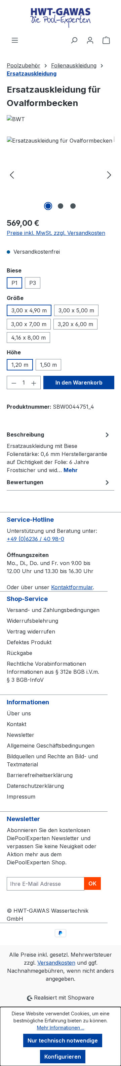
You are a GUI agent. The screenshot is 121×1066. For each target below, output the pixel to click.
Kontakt (16, 724)
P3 (32, 283)
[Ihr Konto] (90, 40)
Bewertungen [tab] (25, 482)
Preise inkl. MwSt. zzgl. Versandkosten (56, 233)
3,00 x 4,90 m (29, 310)
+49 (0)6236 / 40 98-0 (35, 539)
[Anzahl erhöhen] (34, 382)
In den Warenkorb (79, 382)
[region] (60, 174)
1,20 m (19, 364)
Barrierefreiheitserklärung (40, 775)
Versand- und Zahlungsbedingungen (53, 610)
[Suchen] (74, 40)
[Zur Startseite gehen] (60, 18)
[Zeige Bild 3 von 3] (73, 206)
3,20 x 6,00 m (75, 324)
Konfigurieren (62, 1056)
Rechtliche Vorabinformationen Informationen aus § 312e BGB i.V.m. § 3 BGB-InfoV (53, 671)
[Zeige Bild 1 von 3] (48, 206)
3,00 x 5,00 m (76, 310)
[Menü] (15, 40)
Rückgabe (19, 653)
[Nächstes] (109, 174)
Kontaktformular (72, 587)
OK (92, 883)
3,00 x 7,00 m (28, 324)
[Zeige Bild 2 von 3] (60, 206)
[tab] (59, 452)
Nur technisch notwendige (63, 1040)
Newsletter (20, 734)
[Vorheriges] (12, 174)
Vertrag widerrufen (31, 631)
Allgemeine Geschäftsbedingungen (50, 745)
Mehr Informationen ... (60, 1027)
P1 (14, 283)
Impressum (21, 796)
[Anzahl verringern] (14, 382)
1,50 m (48, 364)
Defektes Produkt (29, 642)
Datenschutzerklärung (35, 785)
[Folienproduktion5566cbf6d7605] (60, 174)
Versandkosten (56, 962)
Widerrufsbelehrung (32, 620)
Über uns (19, 713)
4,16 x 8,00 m (28, 337)
